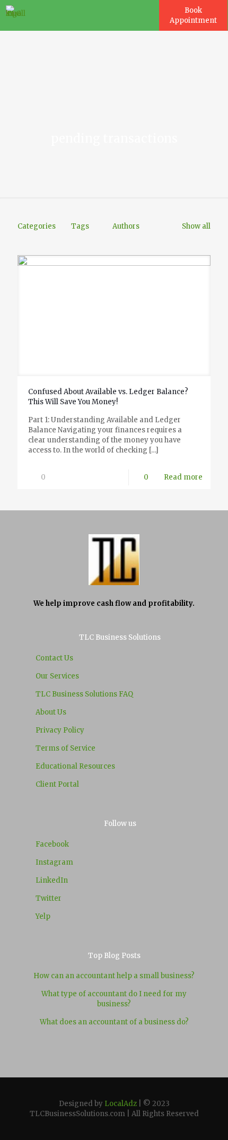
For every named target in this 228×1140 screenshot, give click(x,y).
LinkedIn (52, 880)
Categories (36, 226)
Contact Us (54, 658)
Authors (125, 226)
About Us (51, 712)
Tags (80, 226)
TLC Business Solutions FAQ (84, 694)
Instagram (54, 862)
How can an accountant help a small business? (114, 975)
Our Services (57, 676)
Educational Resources (75, 766)
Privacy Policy (60, 730)
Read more (183, 477)
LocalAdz (120, 1103)
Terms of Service (65, 748)
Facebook (52, 844)
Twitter (49, 898)
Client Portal (57, 784)
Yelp (43, 916)
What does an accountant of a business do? (114, 1021)
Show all (196, 226)
